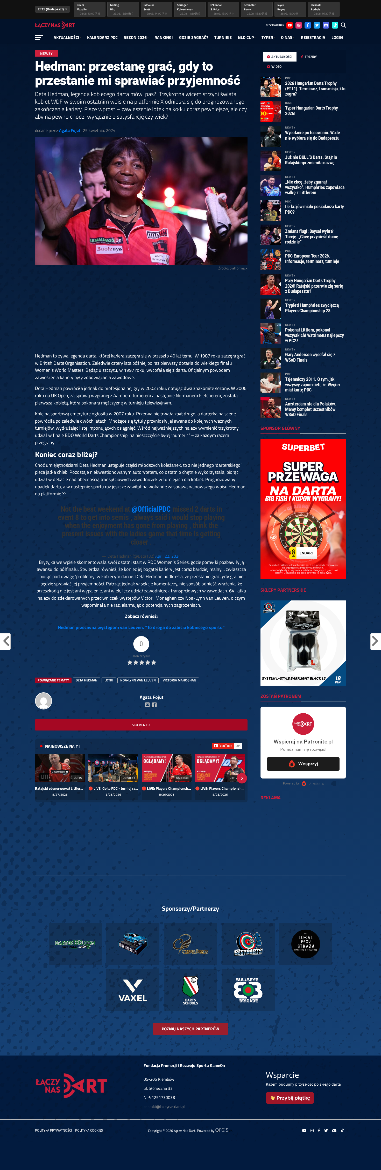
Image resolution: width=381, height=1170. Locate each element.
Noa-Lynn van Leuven (138, 680)
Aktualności (66, 37)
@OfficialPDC (151, 509)
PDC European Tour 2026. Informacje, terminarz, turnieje (312, 258)
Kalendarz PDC (102, 37)
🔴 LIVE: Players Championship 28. (167, 788)
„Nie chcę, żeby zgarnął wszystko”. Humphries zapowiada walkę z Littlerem (314, 187)
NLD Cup (246, 37)
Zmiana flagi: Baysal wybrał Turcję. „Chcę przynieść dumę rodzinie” (311, 236)
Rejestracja (313, 37)
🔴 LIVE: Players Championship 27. (220, 788)
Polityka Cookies (89, 1130)
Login (337, 37)
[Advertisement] (141, 314)
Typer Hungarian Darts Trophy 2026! (311, 110)
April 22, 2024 (168, 556)
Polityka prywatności (53, 1130)
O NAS (286, 37)
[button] (41, 778)
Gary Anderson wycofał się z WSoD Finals (310, 357)
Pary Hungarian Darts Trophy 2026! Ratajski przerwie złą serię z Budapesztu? (314, 286)
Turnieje (223, 37)
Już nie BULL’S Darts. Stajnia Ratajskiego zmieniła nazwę (311, 159)
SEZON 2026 (135, 37)
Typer (267, 37)
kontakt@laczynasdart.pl (164, 1107)
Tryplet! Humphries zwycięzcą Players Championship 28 (312, 307)
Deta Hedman (86, 680)
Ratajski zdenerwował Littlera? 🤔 (60, 788)
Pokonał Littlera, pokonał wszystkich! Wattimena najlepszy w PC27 (314, 335)
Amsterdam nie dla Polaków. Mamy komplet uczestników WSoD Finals (310, 409)
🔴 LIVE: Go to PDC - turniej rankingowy (113, 788)
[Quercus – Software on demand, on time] (224, 1130)
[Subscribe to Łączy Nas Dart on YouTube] (227, 746)
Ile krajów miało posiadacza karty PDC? (314, 209)
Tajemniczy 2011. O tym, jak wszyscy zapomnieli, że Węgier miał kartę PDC (312, 384)
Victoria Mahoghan (179, 680)
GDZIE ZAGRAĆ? (193, 37)
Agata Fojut (69, 130)
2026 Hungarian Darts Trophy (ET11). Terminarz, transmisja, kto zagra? (315, 88)
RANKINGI (163, 37)
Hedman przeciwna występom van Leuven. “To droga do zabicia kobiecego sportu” (141, 627)
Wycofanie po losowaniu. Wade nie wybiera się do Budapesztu (312, 135)
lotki (108, 680)
